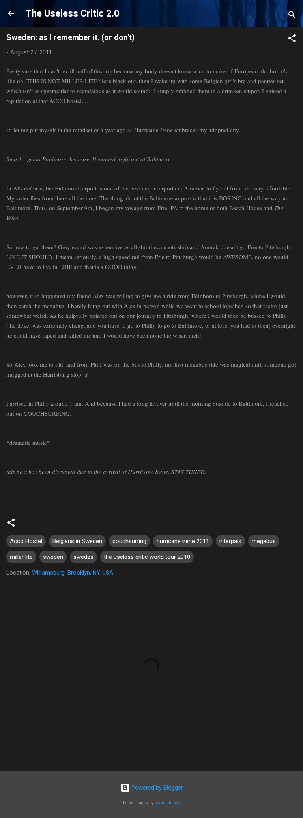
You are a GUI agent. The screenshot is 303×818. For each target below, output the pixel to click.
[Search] (292, 16)
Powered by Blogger (156, 787)
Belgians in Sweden (77, 541)
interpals (230, 541)
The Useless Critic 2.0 (72, 13)
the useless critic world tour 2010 (147, 556)
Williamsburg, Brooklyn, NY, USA (72, 572)
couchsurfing (129, 541)
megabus (264, 541)
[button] (292, 40)
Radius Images (169, 802)
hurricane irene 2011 (183, 541)
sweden (53, 556)
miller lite (21, 556)
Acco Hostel (26, 541)
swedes (83, 556)
